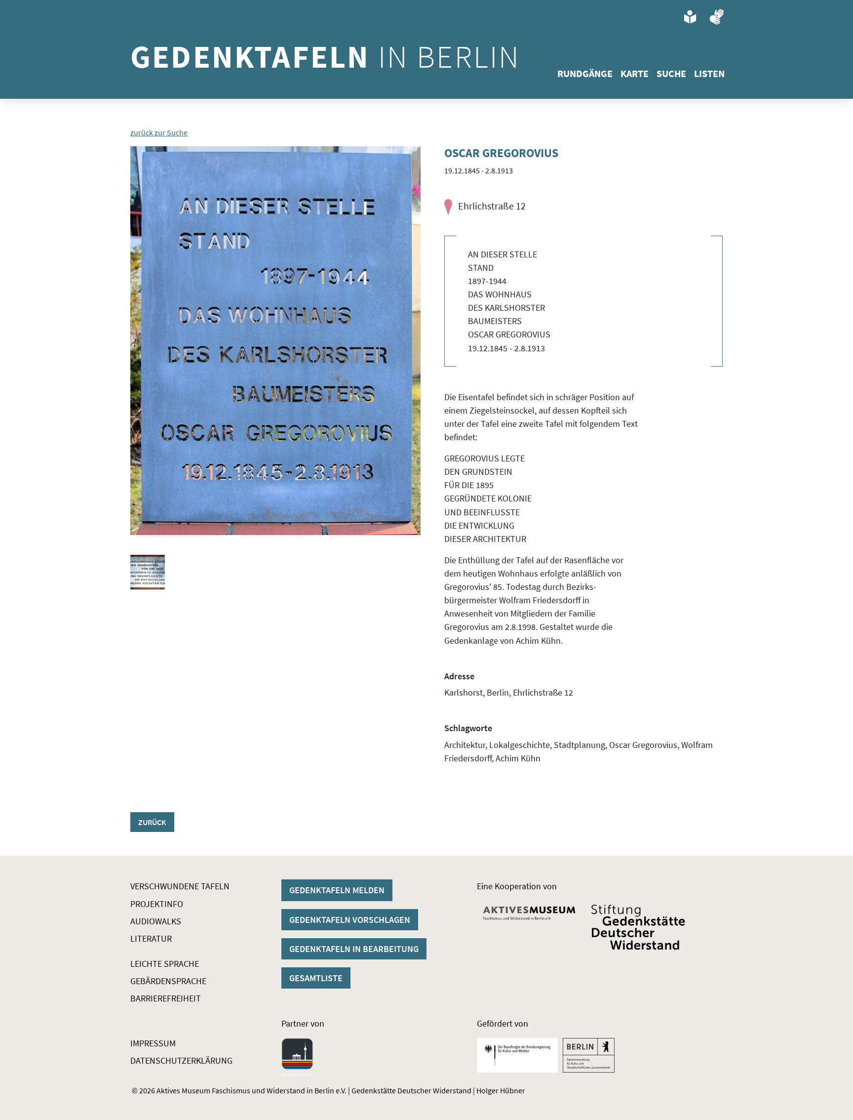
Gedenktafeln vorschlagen (349, 919)
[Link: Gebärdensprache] (717, 17)
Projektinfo (156, 904)
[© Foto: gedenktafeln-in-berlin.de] (147, 572)
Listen (709, 73)
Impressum (153, 1043)
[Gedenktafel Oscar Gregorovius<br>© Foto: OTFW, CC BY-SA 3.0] (275, 340)
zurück (152, 822)
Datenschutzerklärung (181, 1060)
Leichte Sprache (164, 963)
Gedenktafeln (325, 56)
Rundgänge (585, 73)
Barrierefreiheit (165, 998)
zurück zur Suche (159, 132)
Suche (671, 73)
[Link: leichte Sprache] (690, 17)
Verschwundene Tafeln (180, 886)
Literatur (151, 938)
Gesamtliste (316, 978)
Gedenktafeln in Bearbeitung (354, 948)
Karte (634, 73)
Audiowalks (155, 921)
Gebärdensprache (168, 981)
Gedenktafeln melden (337, 890)
